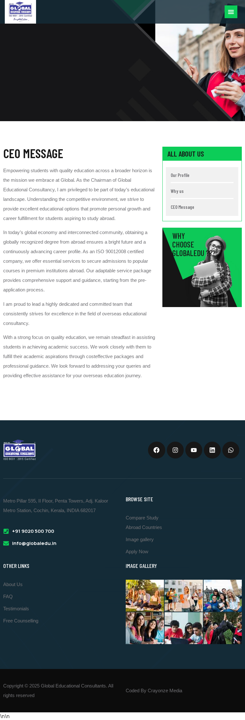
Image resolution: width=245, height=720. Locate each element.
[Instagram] (175, 450)
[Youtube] (193, 450)
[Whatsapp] (230, 450)
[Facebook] (156, 450)
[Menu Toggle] (231, 11)
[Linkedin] (212, 450)
